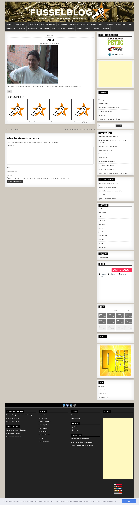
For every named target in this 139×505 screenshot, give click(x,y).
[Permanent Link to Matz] (61, 109)
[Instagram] (71, 405)
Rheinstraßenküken (12, 421)
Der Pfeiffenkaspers (45, 421)
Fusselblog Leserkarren (106, 111)
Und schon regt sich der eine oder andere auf (113, 173)
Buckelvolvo (102, 213)
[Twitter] (64, 405)
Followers (123, 274)
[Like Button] (9, 91)
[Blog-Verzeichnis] (118, 485)
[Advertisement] (115, 74)
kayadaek (74, 427)
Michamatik (32, 122)
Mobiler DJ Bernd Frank (13, 433)
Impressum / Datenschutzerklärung (109, 119)
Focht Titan (110, 24)
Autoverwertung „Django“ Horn (82, 122)
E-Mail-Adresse (12, 171)
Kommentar (11, 145)
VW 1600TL (71, 28)
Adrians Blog (42, 415)
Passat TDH (22, 28)
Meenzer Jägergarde (12, 418)
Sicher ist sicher (103, 158)
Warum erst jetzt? (104, 154)
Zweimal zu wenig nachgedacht (108, 136)
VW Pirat (79, 28)
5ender (101, 209)
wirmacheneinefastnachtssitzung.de (82, 442)
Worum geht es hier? (105, 100)
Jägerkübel (102, 224)
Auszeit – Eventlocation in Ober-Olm (82, 445)
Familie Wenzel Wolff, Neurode (80, 439)
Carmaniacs (97, 28)
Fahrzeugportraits (21, 24)
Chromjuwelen (75, 418)
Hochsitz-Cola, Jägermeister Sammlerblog (19, 415)
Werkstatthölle (44, 28)
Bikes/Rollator (74, 24)
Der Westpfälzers (44, 425)
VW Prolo (87, 28)
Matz (52, 122)
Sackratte (101, 243)
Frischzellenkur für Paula (106, 165)
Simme (53, 28)
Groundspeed (43, 431)
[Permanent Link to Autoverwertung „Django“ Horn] (83, 109)
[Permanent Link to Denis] (17, 109)
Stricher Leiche (32, 28)
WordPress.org (103, 397)
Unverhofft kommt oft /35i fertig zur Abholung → (80, 129)
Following (112, 274)
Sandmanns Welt (44, 441)
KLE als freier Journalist (13, 437)
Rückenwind (62, 28)
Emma (100, 216)
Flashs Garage (43, 428)
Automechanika (62, 24)
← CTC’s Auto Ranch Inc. (12, 129)
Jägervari (101, 228)
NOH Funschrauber (44, 435)
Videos (102, 274)
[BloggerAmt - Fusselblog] (118, 487)
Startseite (10, 24)
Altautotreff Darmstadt (48, 24)
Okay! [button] (129, 501)
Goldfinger (102, 220)
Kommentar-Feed (104, 394)
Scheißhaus (102, 247)
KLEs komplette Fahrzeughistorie (109, 107)
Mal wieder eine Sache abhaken (108, 146)
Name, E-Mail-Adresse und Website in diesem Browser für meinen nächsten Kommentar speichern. (38, 178)
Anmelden (102, 386)
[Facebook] (67, 405)
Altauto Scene (34, 24)
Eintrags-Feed (103, 390)
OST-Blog (41, 438)
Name (9, 167)
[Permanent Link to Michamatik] (39, 109)
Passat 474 (102, 239)
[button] (117, 501)
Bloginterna (84, 24)
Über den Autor (103, 104)
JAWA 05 (101, 232)
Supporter (50, 35)
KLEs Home (106, 28)
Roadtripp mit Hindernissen (107, 161)
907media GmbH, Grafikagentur (16, 430)
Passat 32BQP (103, 236)
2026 (115, 311)
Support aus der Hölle (105, 150)
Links (129, 24)
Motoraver (74, 415)
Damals (101, 24)
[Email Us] (74, 405)
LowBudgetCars (11, 28)
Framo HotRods (120, 24)
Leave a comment (54, 43)
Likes (101, 276)
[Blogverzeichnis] (118, 489)
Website (9, 175)
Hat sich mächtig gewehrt (106, 169)
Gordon (50, 40)
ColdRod (93, 24)
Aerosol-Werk (43, 418)
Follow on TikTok (122, 270)
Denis (8, 122)
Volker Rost (74, 430)
